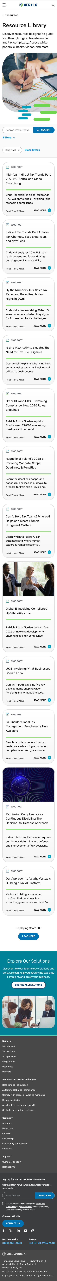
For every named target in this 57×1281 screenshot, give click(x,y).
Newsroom (7, 1128)
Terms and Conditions (13, 1261)
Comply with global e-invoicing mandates (23, 1095)
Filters (7, 137)
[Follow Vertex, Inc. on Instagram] (33, 1230)
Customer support (11, 1162)
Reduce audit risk (11, 1100)
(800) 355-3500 (12, 1242)
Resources (7, 1066)
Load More (28, 936)
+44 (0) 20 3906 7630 (41, 1242)
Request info (8, 1167)
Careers (6, 1133)
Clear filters (32, 150)
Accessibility (8, 1264)
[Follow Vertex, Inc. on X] (11, 1230)
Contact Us (13, 1223)
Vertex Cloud (8, 1051)
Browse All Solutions (28, 985)
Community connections (14, 1143)
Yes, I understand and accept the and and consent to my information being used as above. (27, 1207)
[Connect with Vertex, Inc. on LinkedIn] (18, 1230)
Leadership (8, 1138)
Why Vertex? (8, 1046)
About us (7, 1123)
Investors (7, 1148)
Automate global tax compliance (18, 1090)
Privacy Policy (26, 1207)
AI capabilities (9, 1056)
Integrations (8, 1061)
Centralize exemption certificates (19, 1110)
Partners (6, 1071)
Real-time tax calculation (15, 1085)
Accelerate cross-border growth (18, 1105)
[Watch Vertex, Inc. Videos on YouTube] (25, 1230)
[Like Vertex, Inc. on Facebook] (3, 1230)
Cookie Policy (26, 1264)
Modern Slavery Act (12, 1267)
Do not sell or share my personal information (25, 1271)
